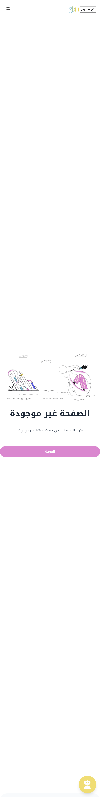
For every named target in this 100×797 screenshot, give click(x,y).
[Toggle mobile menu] (8, 9)
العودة (50, 451)
